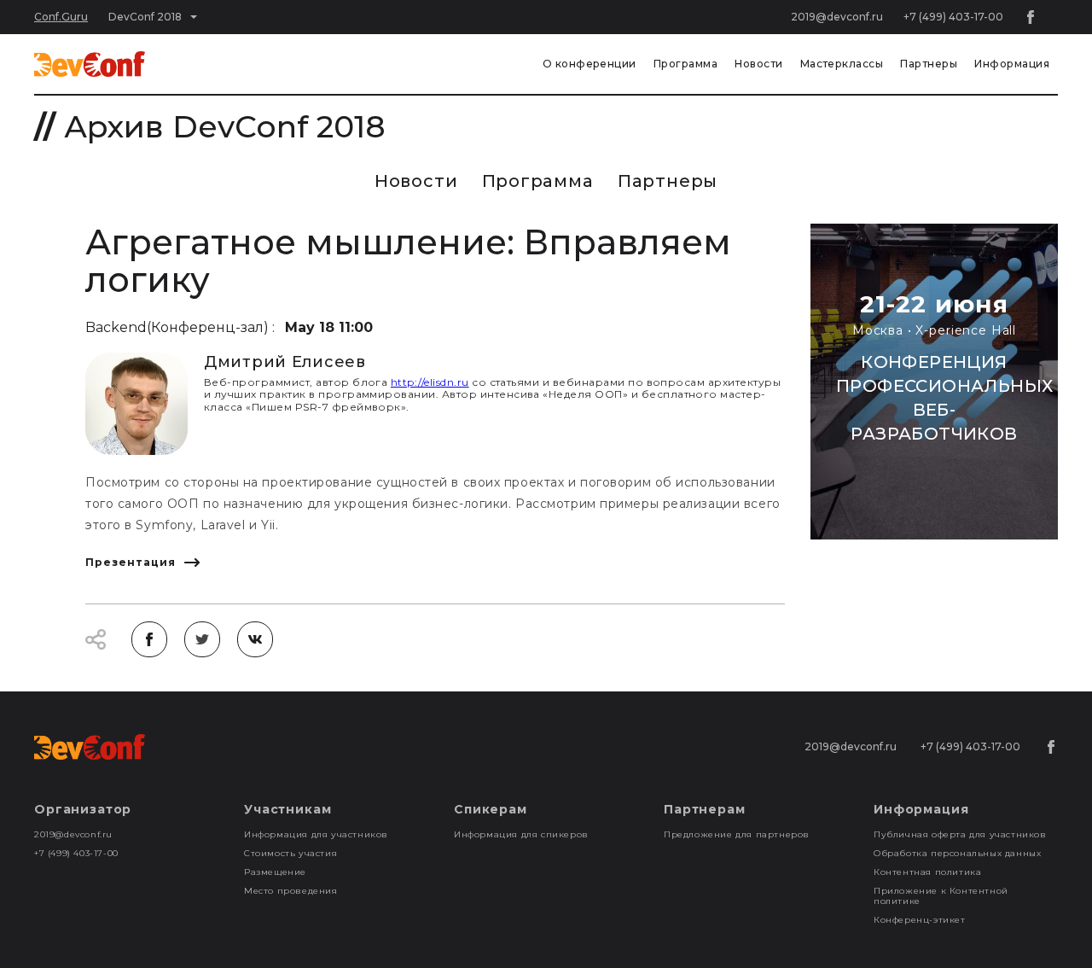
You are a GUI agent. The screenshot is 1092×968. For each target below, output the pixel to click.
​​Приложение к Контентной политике (941, 896)
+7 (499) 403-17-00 (953, 16)
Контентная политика (927, 872)
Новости (758, 63)
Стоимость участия (290, 853)
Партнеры (928, 63)
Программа (685, 63)
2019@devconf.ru (837, 16)
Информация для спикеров (521, 834)
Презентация (130, 562)
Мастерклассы (842, 63)
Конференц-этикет (920, 919)
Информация (1011, 63)
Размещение (275, 872)
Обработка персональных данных (957, 853)
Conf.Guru (61, 16)
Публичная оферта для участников (960, 834)
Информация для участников (316, 834)
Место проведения (291, 890)
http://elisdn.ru (430, 382)
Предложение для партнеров (737, 834)
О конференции (589, 63)
